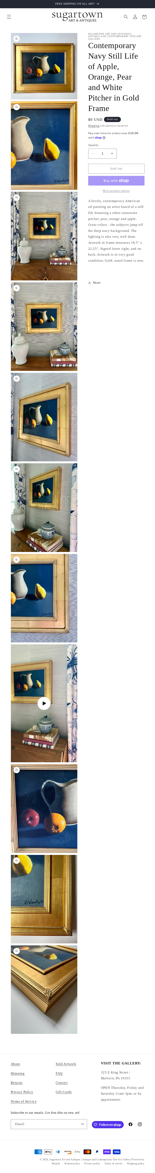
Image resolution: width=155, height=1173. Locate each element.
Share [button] (97, 282)
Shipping (93, 125)
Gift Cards (64, 1092)
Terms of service (114, 1163)
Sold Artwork (66, 1064)
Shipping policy (135, 1163)
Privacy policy (92, 1163)
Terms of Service (24, 1101)
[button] (9, 17)
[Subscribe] (82, 1124)
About (15, 1064)
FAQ (59, 1073)
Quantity (93, 145)
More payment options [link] (116, 190)
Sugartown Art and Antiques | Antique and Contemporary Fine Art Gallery (90, 1159)
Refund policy (72, 1163)
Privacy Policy (22, 1092)
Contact (62, 1083)
